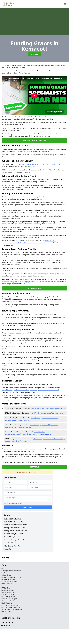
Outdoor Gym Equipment (10, 605)
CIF (2, 569)
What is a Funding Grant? (12, 518)
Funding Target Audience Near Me (15, 531)
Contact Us (7, 549)
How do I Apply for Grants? (13, 537)
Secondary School (7, 590)
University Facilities (7, 594)
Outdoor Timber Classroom (10, 607)
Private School (6, 586)
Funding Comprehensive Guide (14, 528)
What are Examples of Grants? (14, 522)
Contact (4, 614)
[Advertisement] (34, 21)
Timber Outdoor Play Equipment (12, 610)
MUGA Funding (6, 603)
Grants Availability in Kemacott (14, 540)
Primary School (6, 584)
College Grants (6, 575)
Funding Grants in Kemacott (11, 571)
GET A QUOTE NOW (34, 288)
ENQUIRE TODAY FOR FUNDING (34, 141)
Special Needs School (8, 592)
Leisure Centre (6, 612)
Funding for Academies (9, 582)
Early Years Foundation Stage (11, 577)
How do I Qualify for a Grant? (13, 534)
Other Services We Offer (12, 546)
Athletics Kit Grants (7, 601)
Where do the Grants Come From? (15, 525)
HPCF (3, 573)
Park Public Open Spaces (9, 599)
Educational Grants (10, 543)
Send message (28, 507)
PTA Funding (5, 588)
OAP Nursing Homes (8, 597)
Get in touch (34, 54)
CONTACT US (34, 467)
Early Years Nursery (8, 579)
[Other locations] (60, 4)
